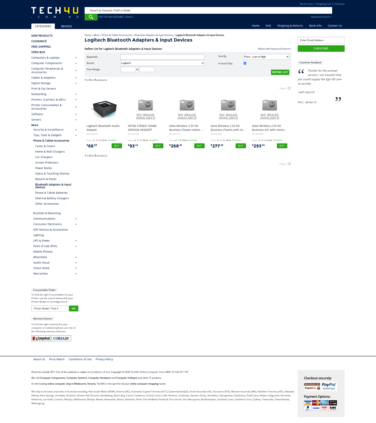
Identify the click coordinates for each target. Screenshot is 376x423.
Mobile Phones (43, 251)
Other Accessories (47, 204)
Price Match (57, 359)
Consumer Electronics (47, 224)
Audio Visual (41, 262)
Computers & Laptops (45, 57)
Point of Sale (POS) (45, 246)
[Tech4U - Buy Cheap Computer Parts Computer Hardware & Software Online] (54, 14)
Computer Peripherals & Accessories (47, 70)
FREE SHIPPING (41, 46)
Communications (44, 218)
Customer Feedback (310, 62)
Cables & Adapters (43, 77)
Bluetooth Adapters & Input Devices (154, 35)
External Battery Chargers (52, 198)
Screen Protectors (46, 162)
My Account (306, 3)
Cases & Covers (45, 146)
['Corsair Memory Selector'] (61, 340)
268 (175, 146)
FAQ (268, 25)
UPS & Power (41, 240)
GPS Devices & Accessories (50, 229)
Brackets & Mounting (47, 213)
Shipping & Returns (290, 25)
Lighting (38, 235)
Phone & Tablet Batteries (51, 193)
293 (258, 146)
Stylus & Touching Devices (52, 173)
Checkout (339, 3)
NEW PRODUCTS (42, 35)
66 (92, 146)
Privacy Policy (104, 359)
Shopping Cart (323, 3)
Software (37, 114)
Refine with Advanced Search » (274, 48)
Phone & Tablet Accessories (117, 35)
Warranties (40, 273)
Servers (36, 119)
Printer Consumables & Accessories (46, 106)
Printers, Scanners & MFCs (48, 99)
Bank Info (315, 25)
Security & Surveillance (48, 129)
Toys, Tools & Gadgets (47, 135)
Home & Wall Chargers (50, 151)
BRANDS (66, 26)
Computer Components (46, 63)
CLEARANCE (39, 41)
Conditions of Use (80, 359)
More (96, 35)
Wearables (40, 257)
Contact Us (335, 25)
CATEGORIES (43, 26)
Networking (38, 94)
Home (255, 25)
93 (133, 146)
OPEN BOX (38, 52)
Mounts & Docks (45, 179)
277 (217, 146)
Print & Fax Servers (43, 88)
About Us (39, 359)
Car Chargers (43, 157)
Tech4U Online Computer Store (148, 372)
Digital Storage (41, 83)
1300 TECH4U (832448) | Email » (116, 16)
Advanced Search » (321, 16)
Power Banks (43, 168)
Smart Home (41, 268)
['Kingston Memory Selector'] (41, 340)
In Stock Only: (225, 63)
